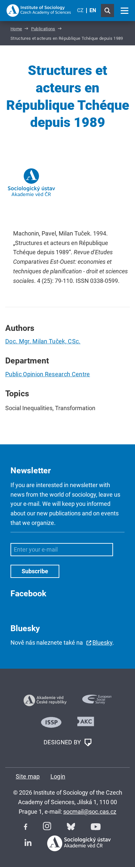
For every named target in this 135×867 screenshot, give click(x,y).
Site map (28, 776)
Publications (43, 28)
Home (16, 28)
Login (58, 776)
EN (92, 10)
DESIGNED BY (63, 741)
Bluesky (102, 642)
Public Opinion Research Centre (47, 374)
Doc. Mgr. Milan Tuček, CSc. (43, 341)
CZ (80, 10)
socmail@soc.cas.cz (89, 811)
